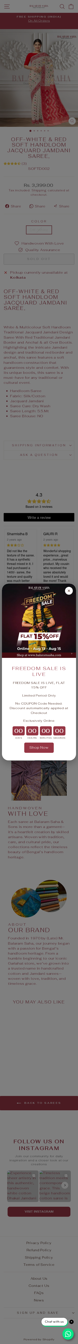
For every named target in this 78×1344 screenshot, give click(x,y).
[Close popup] (69, 591)
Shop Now (39, 747)
